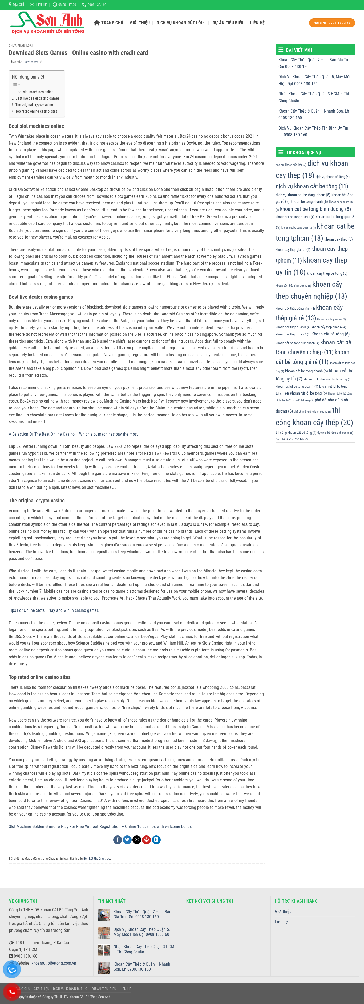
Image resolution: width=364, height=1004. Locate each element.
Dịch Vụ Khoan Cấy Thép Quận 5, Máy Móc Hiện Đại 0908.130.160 (314, 80)
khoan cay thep (338, 239)
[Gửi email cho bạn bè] (136, 839)
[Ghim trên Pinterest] (146, 839)
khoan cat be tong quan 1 (295, 217)
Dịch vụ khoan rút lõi (179, 22)
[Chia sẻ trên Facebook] (117, 839)
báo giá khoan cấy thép (291, 165)
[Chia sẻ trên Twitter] (127, 839)
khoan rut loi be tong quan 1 (297, 386)
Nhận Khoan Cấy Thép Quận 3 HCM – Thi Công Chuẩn (313, 97)
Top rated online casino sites (36, 111)
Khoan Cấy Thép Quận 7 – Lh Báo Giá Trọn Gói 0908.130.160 (314, 63)
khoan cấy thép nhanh (331, 319)
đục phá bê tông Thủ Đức (292, 439)
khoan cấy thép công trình (295, 308)
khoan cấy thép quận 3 (293, 327)
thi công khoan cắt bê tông (296, 432)
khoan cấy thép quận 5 (329, 327)
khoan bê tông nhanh (309, 201)
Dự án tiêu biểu (228, 22)
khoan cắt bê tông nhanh (306, 371)
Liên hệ (257, 22)
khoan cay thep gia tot (293, 250)
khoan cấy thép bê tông (327, 273)
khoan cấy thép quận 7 (293, 334)
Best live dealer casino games (37, 98)
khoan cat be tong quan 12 (298, 228)
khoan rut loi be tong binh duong (327, 379)
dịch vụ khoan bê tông (333, 177)
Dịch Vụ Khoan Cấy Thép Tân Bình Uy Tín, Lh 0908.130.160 (313, 132)
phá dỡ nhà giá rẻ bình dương (312, 411)
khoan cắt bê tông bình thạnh (297, 343)
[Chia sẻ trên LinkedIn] (156, 839)
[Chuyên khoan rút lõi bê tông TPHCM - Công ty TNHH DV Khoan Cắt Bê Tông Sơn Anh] (47, 23)
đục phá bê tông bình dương (335, 432)
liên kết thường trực (96, 858)
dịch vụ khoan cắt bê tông (312, 186)
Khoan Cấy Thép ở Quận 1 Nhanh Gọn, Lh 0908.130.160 (313, 115)
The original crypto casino (34, 105)
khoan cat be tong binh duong (315, 209)
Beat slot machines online (34, 92)
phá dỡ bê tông (303, 400)
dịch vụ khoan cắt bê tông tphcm (303, 194)
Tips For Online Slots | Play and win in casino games (54, 610)
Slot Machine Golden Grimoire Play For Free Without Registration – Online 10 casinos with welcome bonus (100, 826)
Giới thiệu (140, 22)
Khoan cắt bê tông (331, 334)
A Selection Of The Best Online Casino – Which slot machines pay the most (73, 434)
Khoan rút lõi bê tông (308, 393)
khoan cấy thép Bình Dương (293, 286)
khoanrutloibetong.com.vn (53, 963)
